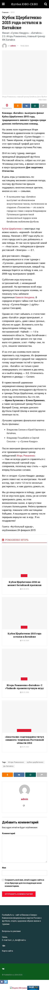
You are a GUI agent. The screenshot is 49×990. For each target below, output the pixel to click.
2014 (24, 679)
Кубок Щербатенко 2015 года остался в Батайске (24, 635)
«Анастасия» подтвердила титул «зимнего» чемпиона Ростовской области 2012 (24, 739)
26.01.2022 (25, 747)
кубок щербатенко (35, 762)
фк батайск (8, 766)
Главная (5, 12)
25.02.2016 (25, 589)
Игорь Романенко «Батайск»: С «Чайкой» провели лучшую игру (24, 687)
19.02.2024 (24, 46)
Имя (4, 868)
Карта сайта (7, 951)
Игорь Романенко (26, 455)
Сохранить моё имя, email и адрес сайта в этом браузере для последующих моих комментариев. (24, 883)
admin (13, 46)
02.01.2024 (25, 692)
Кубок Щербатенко (12, 228)
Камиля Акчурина (24, 297)
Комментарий (8, 833)
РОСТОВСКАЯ (24, 730)
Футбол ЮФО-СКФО (24, 4)
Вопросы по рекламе (11, 931)
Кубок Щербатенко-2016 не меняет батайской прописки (24, 583)
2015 (12, 12)
